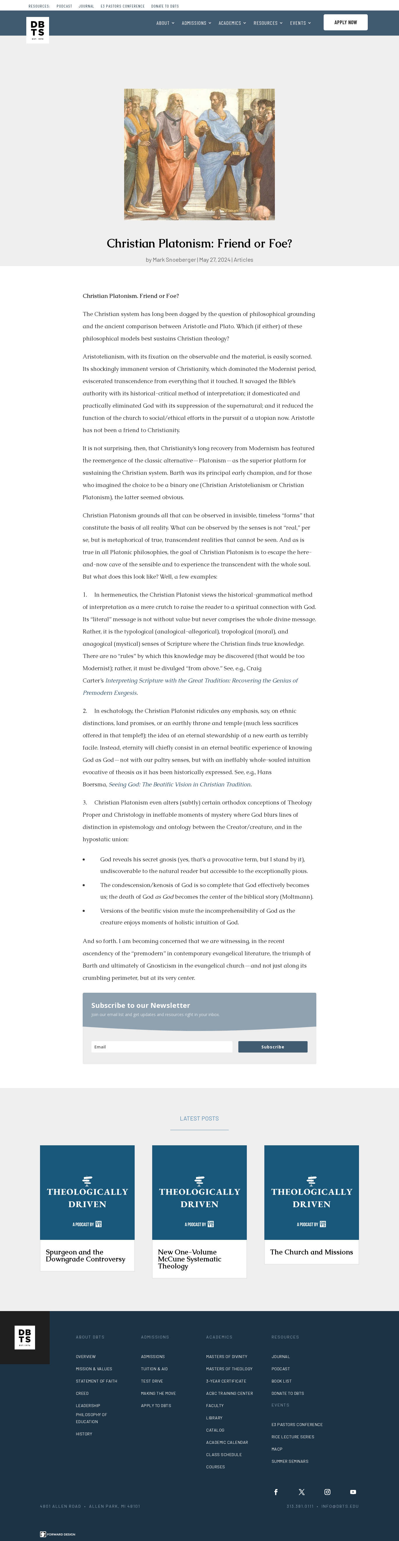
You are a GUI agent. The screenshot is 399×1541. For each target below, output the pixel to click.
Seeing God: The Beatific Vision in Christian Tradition (179, 784)
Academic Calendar (227, 1442)
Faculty (215, 1405)
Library (214, 1417)
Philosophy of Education (91, 1418)
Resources (266, 23)
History (84, 1433)
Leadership (88, 1405)
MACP (277, 1448)
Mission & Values (94, 1368)
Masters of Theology (229, 1368)
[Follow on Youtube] (353, 1492)
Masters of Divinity (226, 1356)
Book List (282, 1380)
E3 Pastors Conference (123, 6)
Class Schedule (224, 1454)
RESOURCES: (39, 6)
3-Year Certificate (226, 1380)
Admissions (194, 23)
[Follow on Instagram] (327, 1492)
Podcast (64, 6)
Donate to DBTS (165, 6)
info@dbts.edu (340, 1506)
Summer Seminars (290, 1461)
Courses (215, 1466)
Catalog (215, 1429)
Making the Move (158, 1393)
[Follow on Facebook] (276, 1492)
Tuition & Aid (154, 1368)
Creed (82, 1393)
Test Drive (152, 1380)
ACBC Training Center (229, 1393)
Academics (230, 23)
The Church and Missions (311, 1251)
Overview (86, 1356)
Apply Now (345, 22)
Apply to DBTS (156, 1405)
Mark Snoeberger (174, 259)
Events (298, 23)
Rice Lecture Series (293, 1436)
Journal (86, 6)
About (163, 23)
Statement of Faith (96, 1380)
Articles (243, 259)
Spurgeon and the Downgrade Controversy (85, 1255)
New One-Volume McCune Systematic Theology (189, 1259)
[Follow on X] (302, 1492)
